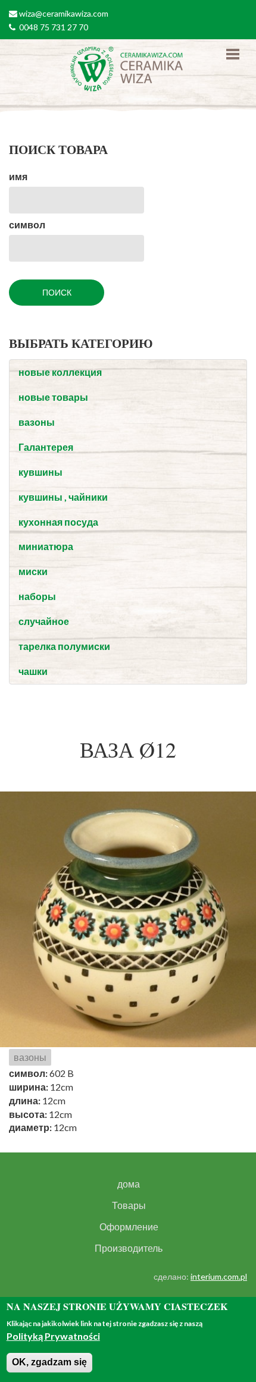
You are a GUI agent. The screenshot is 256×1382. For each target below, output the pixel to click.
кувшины (40, 472)
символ (27, 224)
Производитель (129, 1248)
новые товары (53, 397)
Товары (129, 1205)
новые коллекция (60, 372)
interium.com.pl (219, 1276)
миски (33, 571)
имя (18, 176)
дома (128, 1184)
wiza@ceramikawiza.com (63, 13)
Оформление (128, 1227)
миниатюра (45, 546)
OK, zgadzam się (49, 1362)
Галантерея (45, 447)
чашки (33, 671)
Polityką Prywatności (53, 1336)
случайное (43, 621)
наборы (37, 596)
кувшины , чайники (63, 496)
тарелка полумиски (64, 646)
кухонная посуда (58, 521)
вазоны (36, 422)
